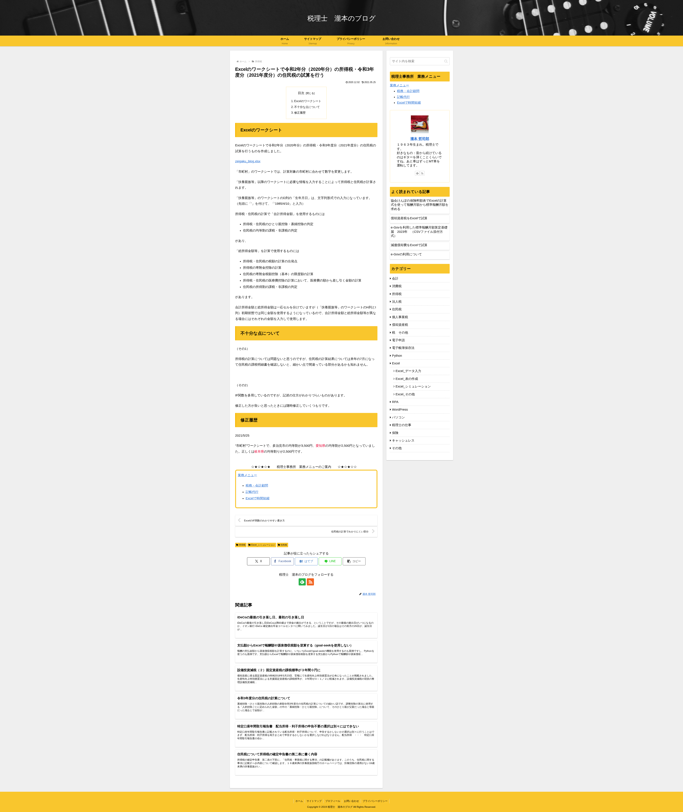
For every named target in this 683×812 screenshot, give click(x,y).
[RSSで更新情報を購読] (310, 581)
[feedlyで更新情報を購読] (302, 581)
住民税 (284, 545)
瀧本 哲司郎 (419, 139)
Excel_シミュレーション (263, 545)
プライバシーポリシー (375, 801)
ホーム (299, 801)
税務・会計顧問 (257, 485)
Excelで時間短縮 (257, 498)
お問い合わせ (351, 801)
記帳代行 (252, 492)
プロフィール (332, 801)
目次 (301, 93)
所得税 (242, 545)
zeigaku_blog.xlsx (247, 161)
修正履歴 (300, 112)
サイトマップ (314, 801)
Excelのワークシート (307, 101)
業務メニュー (247, 475)
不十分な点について (307, 106)
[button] (354, 561)
